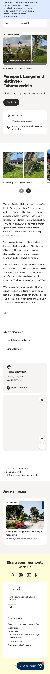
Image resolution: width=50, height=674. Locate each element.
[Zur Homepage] (25, 23)
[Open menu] (43, 23)
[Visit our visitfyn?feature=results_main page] (29, 575)
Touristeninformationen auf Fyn (24, 624)
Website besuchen (21, 121)
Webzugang (14, 628)
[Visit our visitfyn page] (20, 575)
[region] (25, 423)
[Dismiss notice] (45, 9)
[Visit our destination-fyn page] (37, 575)
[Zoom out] (42, 446)
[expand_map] (42, 400)
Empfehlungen (15, 641)
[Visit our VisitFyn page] (12, 575)
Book (10, 102)
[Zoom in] (42, 438)
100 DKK (16, 115)
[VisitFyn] (16, 588)
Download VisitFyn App (20, 645)
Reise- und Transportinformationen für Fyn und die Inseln (24, 635)
